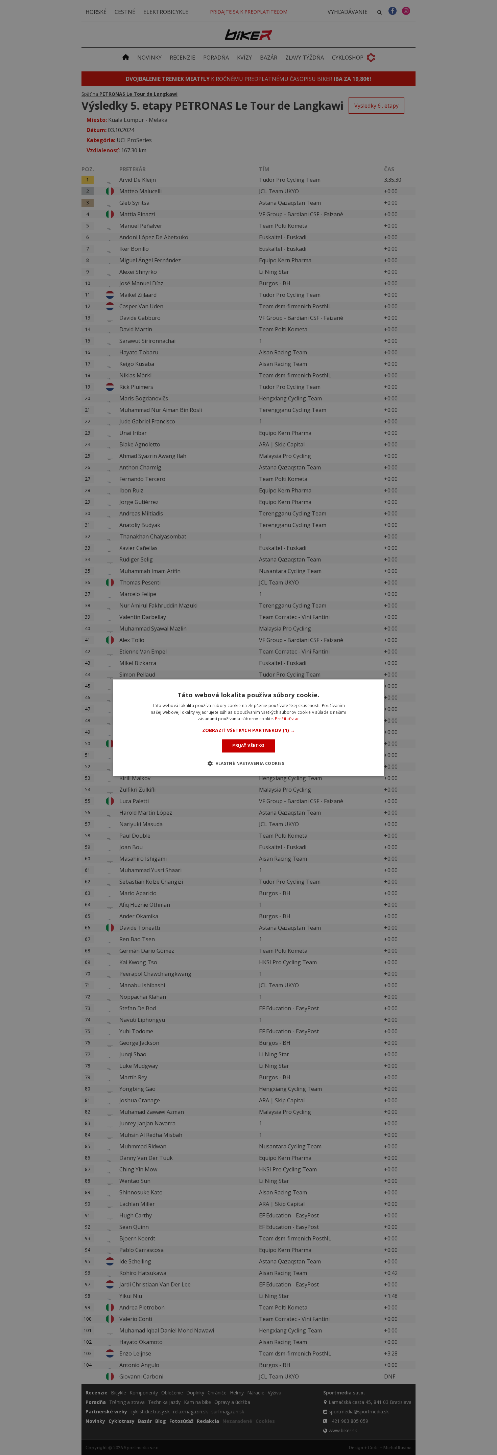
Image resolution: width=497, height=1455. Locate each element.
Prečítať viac (287, 719)
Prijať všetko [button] (248, 746)
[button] (248, 731)
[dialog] (248, 727)
